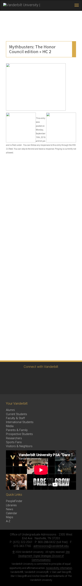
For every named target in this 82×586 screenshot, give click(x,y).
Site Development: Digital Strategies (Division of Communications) (44, 556)
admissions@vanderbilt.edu (51, 546)
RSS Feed (7, 386)
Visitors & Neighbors (19, 446)
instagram (29, 375)
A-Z (8, 521)
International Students (19, 422)
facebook (18, 375)
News (9, 509)
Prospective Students (19, 434)
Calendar (11, 513)
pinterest (62, 375)
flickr (51, 375)
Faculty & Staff (15, 418)
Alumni (10, 410)
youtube (40, 375)
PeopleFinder (14, 501)
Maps (9, 517)
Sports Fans (14, 442)
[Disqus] (41, 206)
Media (10, 426)
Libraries (11, 505)
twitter (7, 375)
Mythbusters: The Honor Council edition (32, 49)
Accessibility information (59, 568)
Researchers (14, 438)
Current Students (16, 414)
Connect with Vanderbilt (41, 367)
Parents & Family (17, 430)
